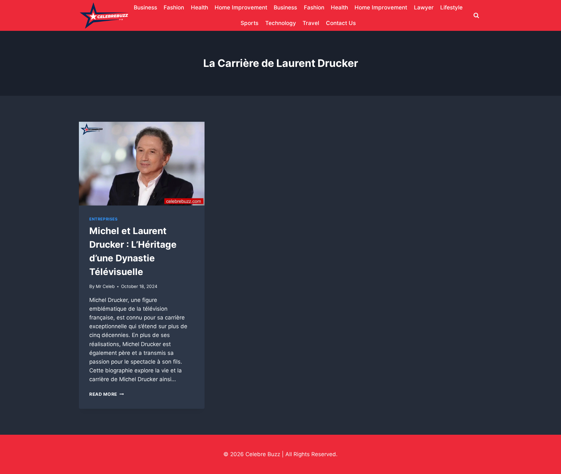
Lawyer (424, 7)
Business (145, 7)
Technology (280, 23)
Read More (106, 394)
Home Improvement (241, 7)
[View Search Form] (476, 15)
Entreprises (103, 219)
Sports (249, 23)
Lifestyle (451, 7)
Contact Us (341, 23)
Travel (311, 23)
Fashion (174, 7)
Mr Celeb (105, 286)
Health (199, 7)
